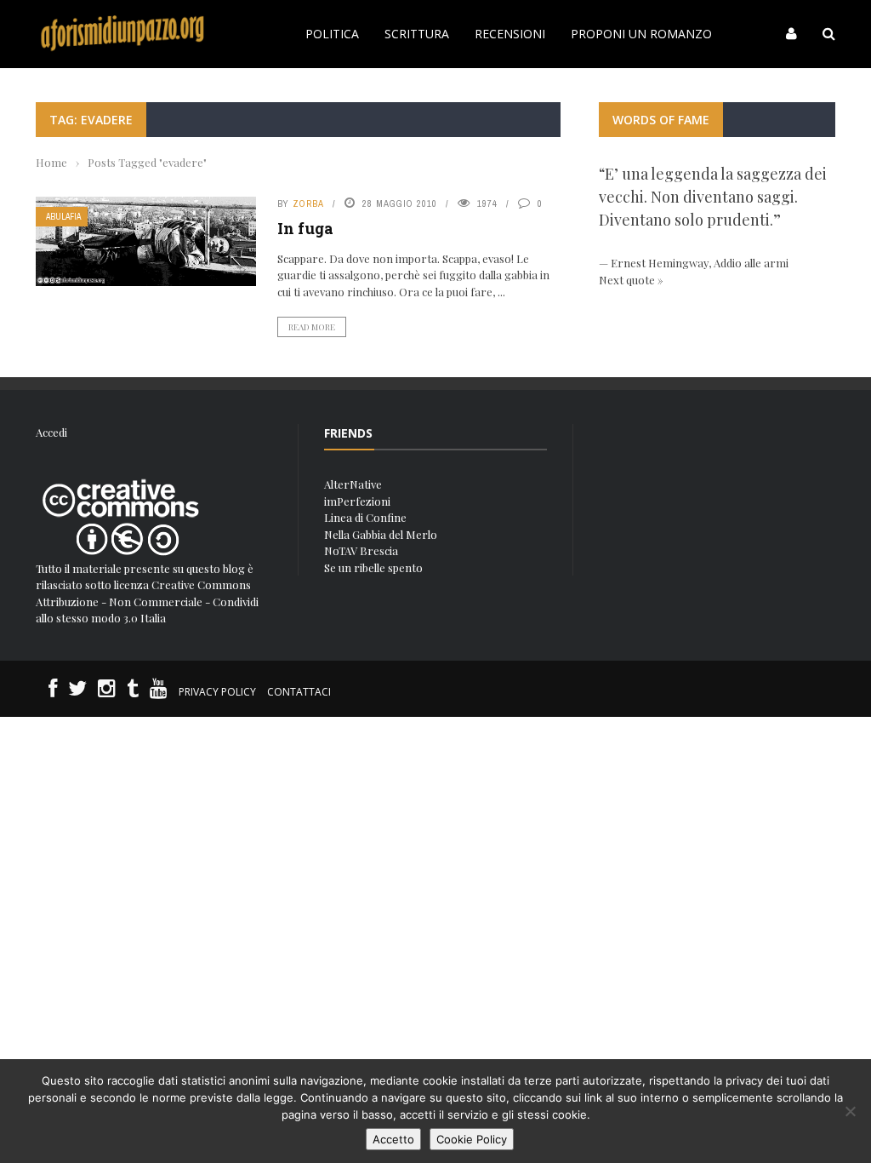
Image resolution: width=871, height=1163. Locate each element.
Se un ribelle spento (373, 567)
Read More (311, 327)
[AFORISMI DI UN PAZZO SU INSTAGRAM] (107, 692)
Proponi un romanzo (641, 34)
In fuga (305, 228)
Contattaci (299, 692)
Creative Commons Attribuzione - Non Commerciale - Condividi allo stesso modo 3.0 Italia (147, 601)
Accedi (51, 432)
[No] (849, 1111)
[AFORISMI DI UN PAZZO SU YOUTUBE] (159, 692)
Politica (332, 34)
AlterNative (353, 484)
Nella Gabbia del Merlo (380, 534)
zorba (308, 203)
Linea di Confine (365, 517)
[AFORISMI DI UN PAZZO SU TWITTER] (77, 692)
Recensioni (510, 34)
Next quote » (631, 279)
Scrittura (416, 34)
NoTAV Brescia (361, 550)
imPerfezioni (357, 501)
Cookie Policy (471, 1139)
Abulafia (63, 216)
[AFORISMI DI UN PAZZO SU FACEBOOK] (52, 692)
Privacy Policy (217, 692)
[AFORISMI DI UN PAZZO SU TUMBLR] (133, 692)
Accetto (393, 1139)
